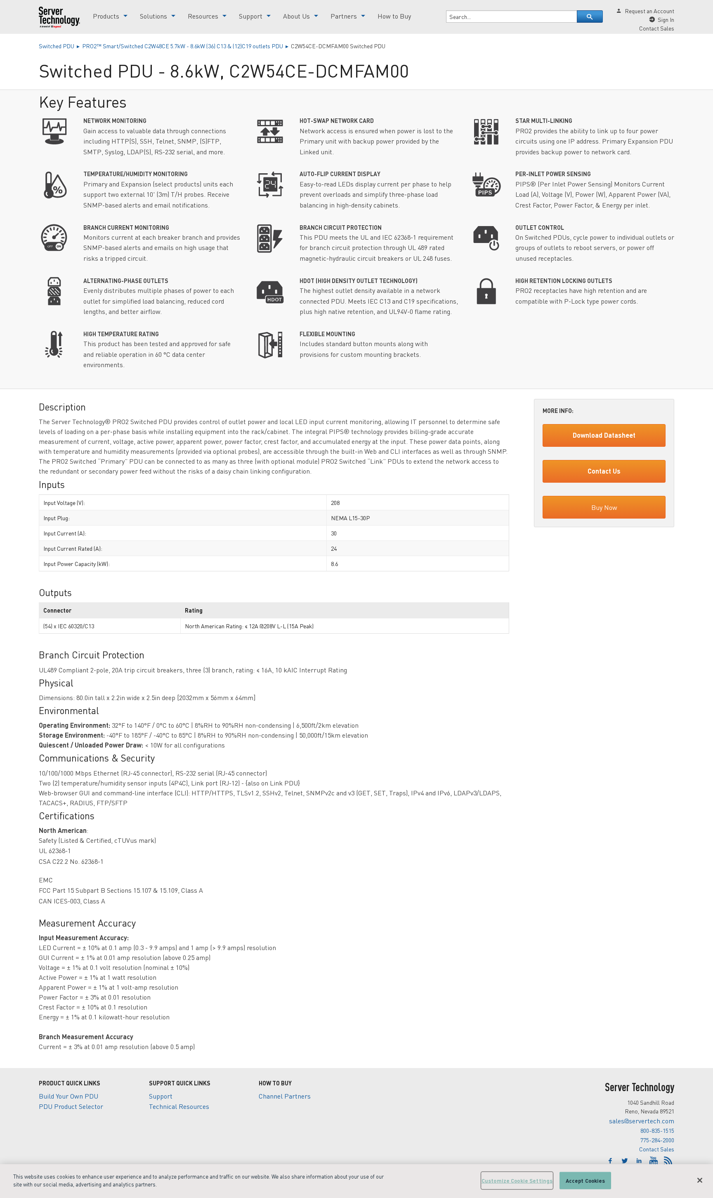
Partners (344, 16)
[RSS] (668, 1161)
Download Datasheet (604, 435)
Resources (203, 16)
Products (106, 16)
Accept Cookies (585, 1180)
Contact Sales (656, 1149)
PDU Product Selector (71, 1106)
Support (250, 16)
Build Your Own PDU (68, 1096)
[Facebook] (611, 1161)
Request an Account (649, 10)
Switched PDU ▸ (60, 46)
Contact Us (604, 471)
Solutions (153, 16)
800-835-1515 (657, 1130)
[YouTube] (654, 1161)
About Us (296, 16)
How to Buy (394, 16)
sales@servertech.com (641, 1120)
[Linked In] (640, 1161)
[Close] (700, 1180)
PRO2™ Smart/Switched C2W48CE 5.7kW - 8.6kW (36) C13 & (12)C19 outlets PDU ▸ (186, 46)
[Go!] (590, 16)
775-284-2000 (657, 1140)
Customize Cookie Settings (517, 1180)
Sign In (666, 19)
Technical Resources (179, 1106)
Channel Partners (285, 1096)
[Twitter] (626, 1161)
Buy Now (604, 507)
